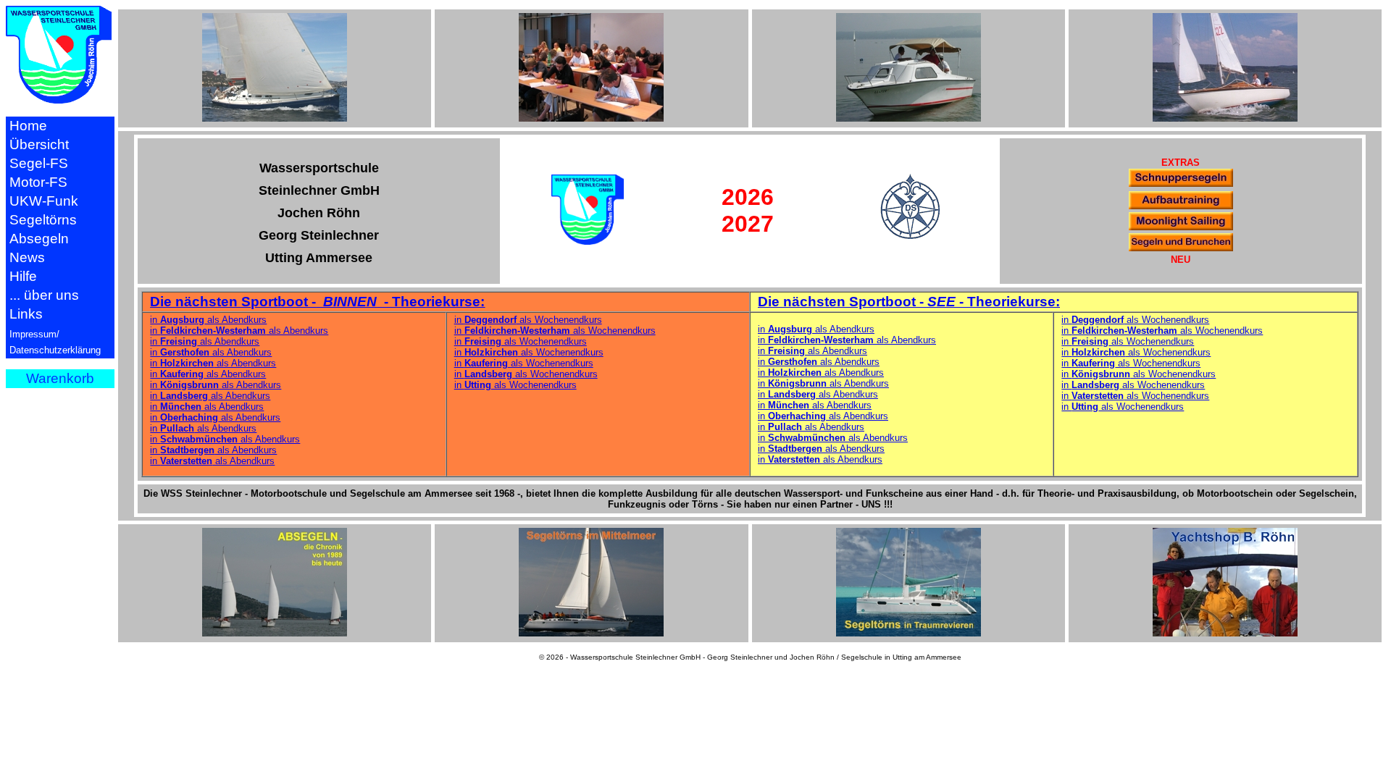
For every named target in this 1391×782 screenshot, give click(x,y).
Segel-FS (38, 163)
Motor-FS (38, 182)
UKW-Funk (43, 201)
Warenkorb (60, 378)
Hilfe (23, 276)
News (27, 257)
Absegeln (39, 238)
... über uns (44, 295)
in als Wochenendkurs (528, 319)
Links (26, 313)
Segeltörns (43, 219)
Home (28, 125)
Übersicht (39, 144)
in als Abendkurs (208, 319)
